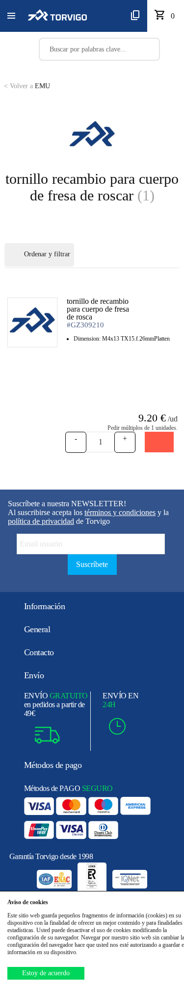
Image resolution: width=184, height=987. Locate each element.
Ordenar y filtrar (47, 254)
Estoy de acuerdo (46, 973)
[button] (11, 16)
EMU (27, 86)
